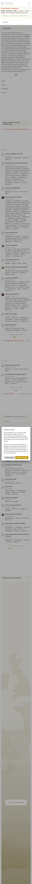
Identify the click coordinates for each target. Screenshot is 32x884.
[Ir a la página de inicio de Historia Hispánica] (8, 3)
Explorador (14, 16)
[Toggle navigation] (29, 3)
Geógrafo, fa (23, 16)
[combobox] (16, 22)
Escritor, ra (6, 16)
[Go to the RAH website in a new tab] (2, 3)
